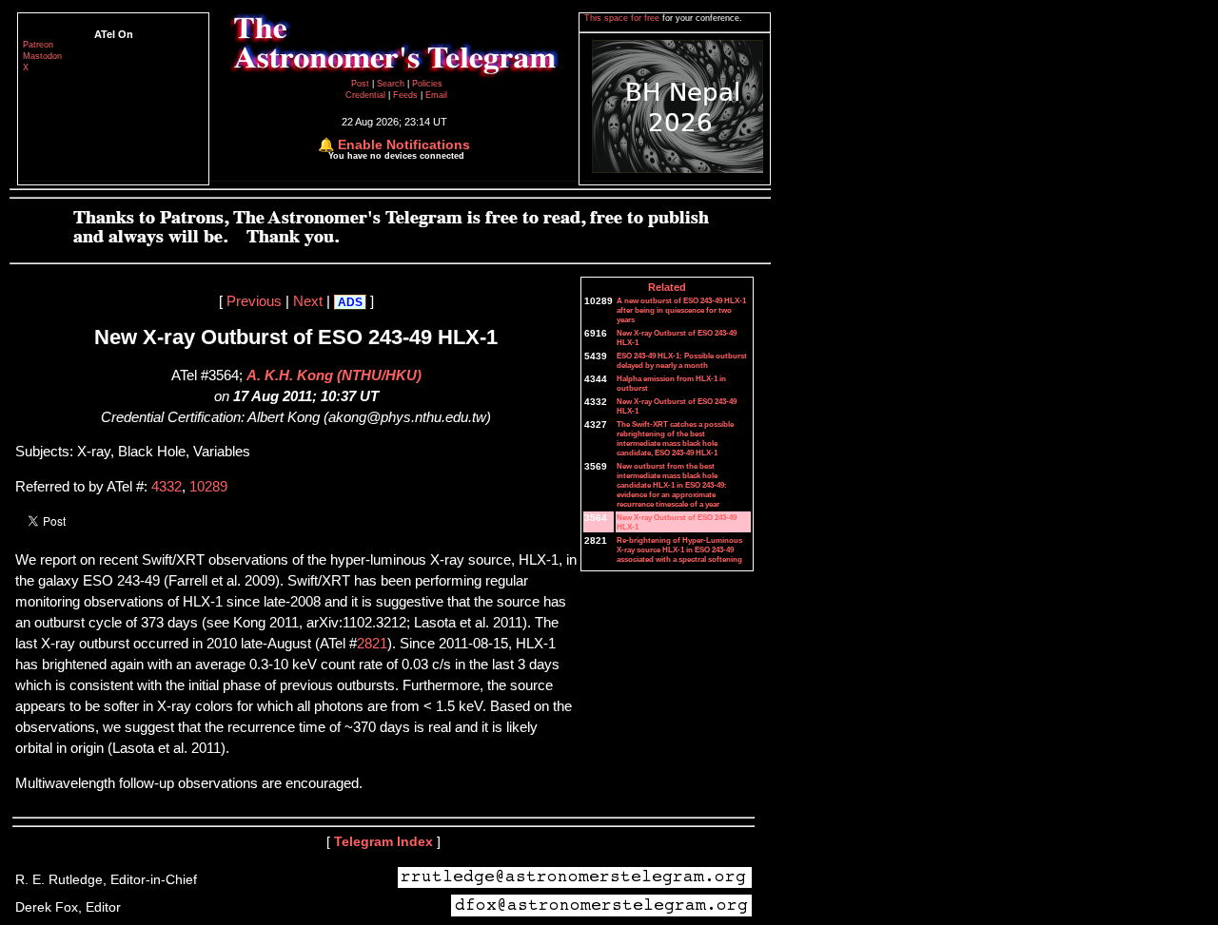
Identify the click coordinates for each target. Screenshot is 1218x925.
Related (667, 287)
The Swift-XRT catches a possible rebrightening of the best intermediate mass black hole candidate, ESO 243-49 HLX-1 (675, 438)
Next (308, 301)
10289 (208, 486)
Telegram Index (383, 841)
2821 (372, 643)
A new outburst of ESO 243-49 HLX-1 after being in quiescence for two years (681, 310)
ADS (350, 302)
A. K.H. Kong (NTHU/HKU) (334, 375)
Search (392, 83)
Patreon (38, 44)
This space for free (623, 18)
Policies (427, 83)
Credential (366, 95)
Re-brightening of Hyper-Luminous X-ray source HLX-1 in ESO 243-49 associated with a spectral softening (679, 549)
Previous (254, 301)
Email (436, 95)
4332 (166, 486)
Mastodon (42, 56)
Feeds (405, 95)
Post (361, 83)
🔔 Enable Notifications (394, 144)
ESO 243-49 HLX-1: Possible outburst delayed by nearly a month (682, 360)
